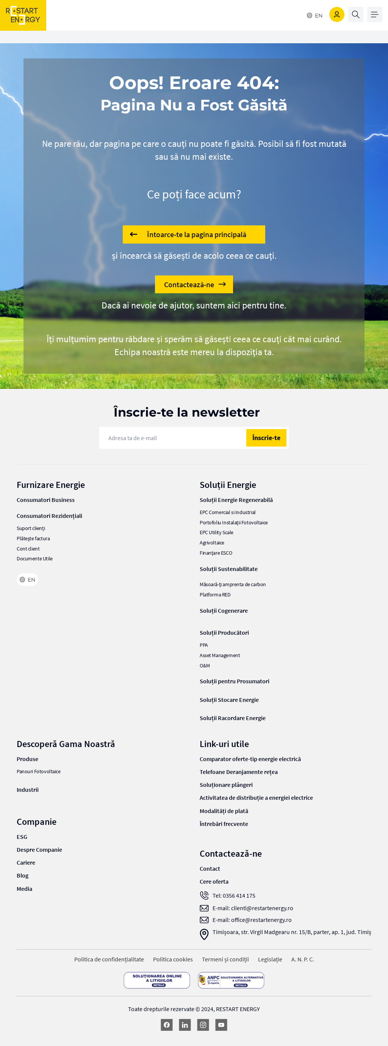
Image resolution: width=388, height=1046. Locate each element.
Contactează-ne (189, 284)
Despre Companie (39, 849)
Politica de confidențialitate (109, 959)
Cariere (26, 862)
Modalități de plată (224, 811)
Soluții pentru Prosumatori (234, 681)
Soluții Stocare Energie (229, 699)
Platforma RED (215, 594)
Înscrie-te (266, 437)
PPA (204, 645)
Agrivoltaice (212, 543)
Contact (210, 868)
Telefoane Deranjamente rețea (239, 771)
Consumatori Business (46, 499)
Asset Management (220, 655)
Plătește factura (33, 538)
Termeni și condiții (225, 959)
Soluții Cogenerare (224, 610)
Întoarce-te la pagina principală (196, 234)
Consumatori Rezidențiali (49, 515)
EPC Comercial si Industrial (228, 512)
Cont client (28, 549)
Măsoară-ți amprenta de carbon (233, 584)
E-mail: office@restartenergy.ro (252, 919)
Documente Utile (35, 558)
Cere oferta (214, 881)
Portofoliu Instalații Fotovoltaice (234, 522)
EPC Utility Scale (216, 532)
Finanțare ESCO (216, 553)
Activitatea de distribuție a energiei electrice (256, 797)
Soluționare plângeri (226, 784)
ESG (22, 836)
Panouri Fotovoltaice (39, 771)
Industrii (28, 789)
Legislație (270, 959)
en (318, 15)
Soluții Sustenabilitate (229, 569)
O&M (205, 665)
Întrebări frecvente (224, 823)
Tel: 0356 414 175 (234, 895)
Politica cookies (173, 959)
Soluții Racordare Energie (233, 718)
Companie (36, 821)
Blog (22, 875)
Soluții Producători (224, 632)
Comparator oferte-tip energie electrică (250, 759)
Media (24, 888)
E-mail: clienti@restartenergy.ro (253, 908)
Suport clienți (31, 528)
